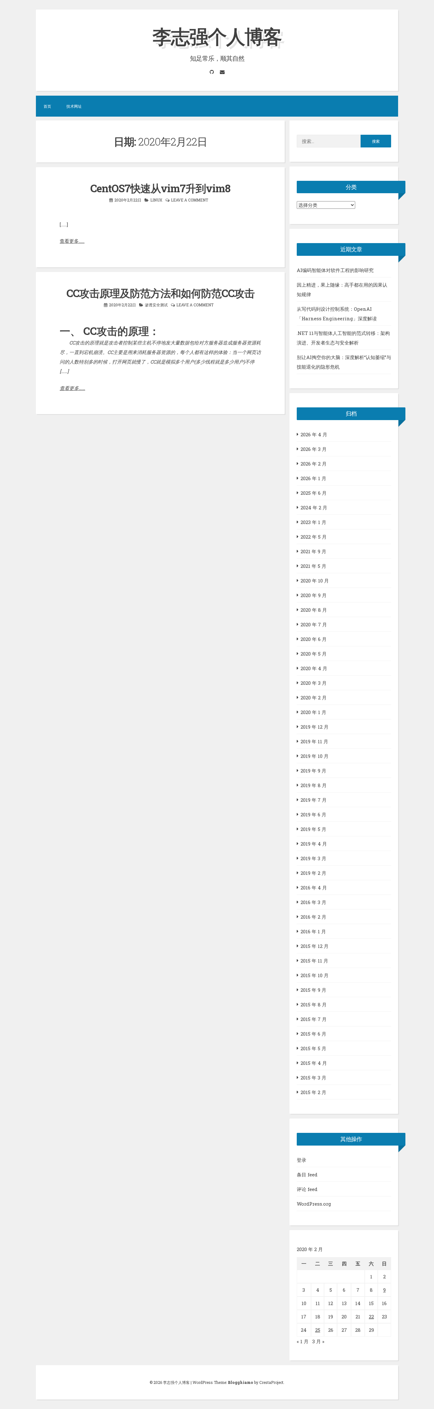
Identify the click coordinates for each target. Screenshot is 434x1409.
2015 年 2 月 (313, 1092)
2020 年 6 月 (314, 639)
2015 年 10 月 (315, 975)
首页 (47, 106)
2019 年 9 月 (313, 770)
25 (317, 1330)
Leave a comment (189, 199)
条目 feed (307, 1174)
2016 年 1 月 (313, 931)
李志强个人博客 (217, 36)
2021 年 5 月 (313, 566)
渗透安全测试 (156, 304)
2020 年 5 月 (314, 653)
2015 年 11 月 (314, 960)
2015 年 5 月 (313, 1048)
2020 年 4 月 (314, 668)
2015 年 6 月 (313, 1034)
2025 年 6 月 (314, 493)
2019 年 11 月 (314, 741)
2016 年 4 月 (314, 887)
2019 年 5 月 (313, 829)
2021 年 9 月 (313, 551)
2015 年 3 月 (313, 1077)
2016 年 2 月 (313, 917)
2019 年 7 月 (314, 800)
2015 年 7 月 (314, 1019)
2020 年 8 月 (314, 610)
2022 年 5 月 (314, 537)
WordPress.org (314, 1204)
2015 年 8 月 (314, 1004)
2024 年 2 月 (314, 507)
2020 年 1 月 (313, 712)
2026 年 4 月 (314, 434)
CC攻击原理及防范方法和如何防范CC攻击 (160, 293)
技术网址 (74, 106)
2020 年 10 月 (315, 580)
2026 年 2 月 (314, 463)
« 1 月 (303, 1341)
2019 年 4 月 (314, 844)
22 (371, 1316)
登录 (301, 1160)
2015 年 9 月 (313, 990)
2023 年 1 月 (313, 522)
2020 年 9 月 (314, 595)
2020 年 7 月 (314, 624)
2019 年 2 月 (313, 873)
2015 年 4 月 (314, 1063)
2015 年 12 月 (315, 946)
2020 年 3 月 (314, 683)
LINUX (156, 199)
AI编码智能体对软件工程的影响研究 (335, 270)
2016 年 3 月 (313, 902)
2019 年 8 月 (314, 785)
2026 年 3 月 (314, 449)
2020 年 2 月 (314, 697)
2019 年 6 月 (313, 814)
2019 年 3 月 (313, 858)
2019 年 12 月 (315, 727)
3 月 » (318, 1341)
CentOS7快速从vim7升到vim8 (160, 188)
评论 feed (307, 1189)
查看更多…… (72, 241)
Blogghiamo (240, 1382)
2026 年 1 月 (313, 478)
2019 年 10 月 (315, 756)
